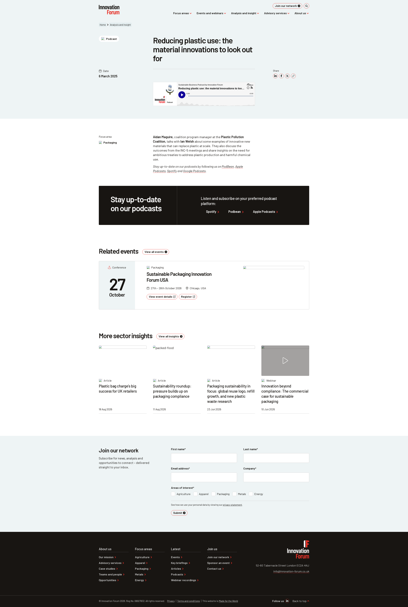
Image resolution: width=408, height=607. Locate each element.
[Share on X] (287, 76)
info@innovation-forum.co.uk (291, 571)
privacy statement (232, 504)
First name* (178, 449)
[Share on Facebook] (281, 76)
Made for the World (228, 601)
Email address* (180, 468)
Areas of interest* (182, 487)
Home (103, 24)
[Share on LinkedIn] (275, 76)
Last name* (250, 449)
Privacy (171, 601)
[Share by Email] (293, 76)
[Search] (306, 5)
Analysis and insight (120, 24)
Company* (249, 468)
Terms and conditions (188, 601)
